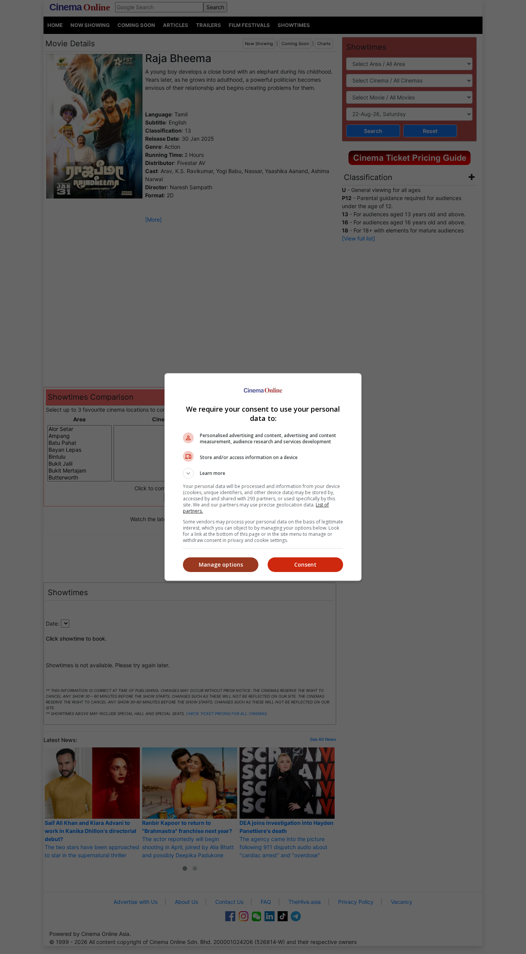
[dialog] (263, 477)
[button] (263, 473)
